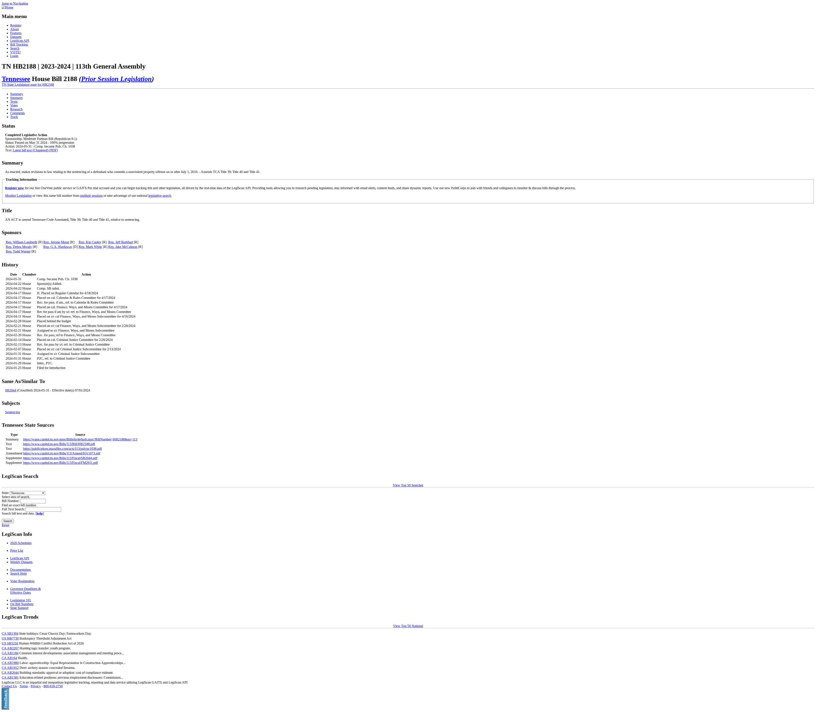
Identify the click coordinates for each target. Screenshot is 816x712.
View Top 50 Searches (408, 485)
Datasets (15, 37)
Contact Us (9, 686)
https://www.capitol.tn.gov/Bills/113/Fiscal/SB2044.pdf (60, 458)
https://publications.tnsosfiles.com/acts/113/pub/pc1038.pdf (62, 448)
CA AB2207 (10, 648)
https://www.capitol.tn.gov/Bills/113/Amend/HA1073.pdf (61, 453)
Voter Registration (22, 581)
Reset (5, 525)
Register (15, 25)
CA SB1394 (10, 633)
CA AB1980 (10, 663)
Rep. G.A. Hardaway (57, 247)
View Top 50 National (408, 626)
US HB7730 (10, 638)
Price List (16, 550)
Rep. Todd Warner (18, 251)
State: (6, 493)
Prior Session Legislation (116, 79)
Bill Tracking (19, 44)
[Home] (7, 7)
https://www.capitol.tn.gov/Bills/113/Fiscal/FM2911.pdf (60, 462)
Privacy (36, 686)
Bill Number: (11, 501)
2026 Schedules (20, 543)
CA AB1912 (10, 668)
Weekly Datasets (21, 562)
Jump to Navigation (15, 3)
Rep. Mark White (90, 247)
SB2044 (10, 390)
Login (14, 56)
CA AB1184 (10, 653)
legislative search (159, 195)
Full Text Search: (14, 509)
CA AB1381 (10, 677)
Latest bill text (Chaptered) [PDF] (35, 150)
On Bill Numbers (21, 604)
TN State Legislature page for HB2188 (28, 84)
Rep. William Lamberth (21, 242)
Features (15, 33)
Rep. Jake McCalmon (122, 247)
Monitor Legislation (18, 195)
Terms (24, 686)
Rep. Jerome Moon (56, 242)
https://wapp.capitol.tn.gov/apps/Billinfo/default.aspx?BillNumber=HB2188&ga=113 (80, 439)
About (14, 29)
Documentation (20, 569)
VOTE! (15, 52)
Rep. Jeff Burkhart (120, 242)
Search (14, 48)
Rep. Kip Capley (90, 242)
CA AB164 (9, 658)
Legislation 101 (20, 600)
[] (39, 513)
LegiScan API (19, 40)
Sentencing (12, 412)
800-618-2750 (53, 686)
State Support (19, 608)
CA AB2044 (10, 672)
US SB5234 (10, 643)
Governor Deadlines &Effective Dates (25, 590)
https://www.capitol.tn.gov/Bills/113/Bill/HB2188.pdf (59, 444)
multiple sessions (91, 195)
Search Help (18, 573)
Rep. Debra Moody (19, 247)
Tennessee (16, 79)
